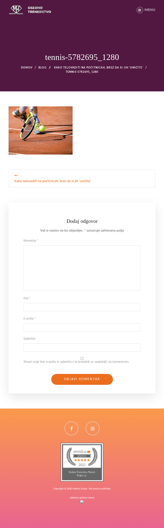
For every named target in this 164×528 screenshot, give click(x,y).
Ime (27, 298)
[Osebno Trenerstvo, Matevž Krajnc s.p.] (82, 445)
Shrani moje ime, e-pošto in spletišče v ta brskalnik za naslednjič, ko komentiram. (76, 361)
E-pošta (29, 318)
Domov (26, 67)
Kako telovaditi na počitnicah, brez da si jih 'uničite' (98, 67)
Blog (42, 67)
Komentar (30, 240)
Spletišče (29, 338)
